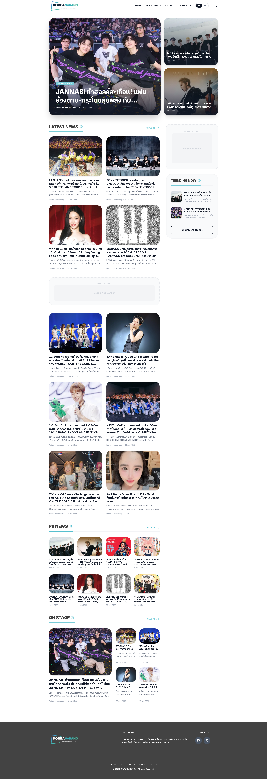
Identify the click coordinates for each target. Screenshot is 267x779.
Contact (152, 764)
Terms (141, 764)
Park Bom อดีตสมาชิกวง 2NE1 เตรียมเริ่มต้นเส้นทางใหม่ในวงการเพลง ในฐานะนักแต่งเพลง (132, 498)
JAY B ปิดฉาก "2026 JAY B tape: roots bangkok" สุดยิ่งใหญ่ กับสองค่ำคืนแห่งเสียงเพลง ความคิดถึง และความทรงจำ (132, 360)
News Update (153, 5)
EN (205, 6)
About (168, 5)
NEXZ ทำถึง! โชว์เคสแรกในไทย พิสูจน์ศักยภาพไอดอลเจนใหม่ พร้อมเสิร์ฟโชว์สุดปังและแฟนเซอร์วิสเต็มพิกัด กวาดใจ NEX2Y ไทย (132, 429)
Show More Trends (192, 229)
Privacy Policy (127, 764)
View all (151, 128)
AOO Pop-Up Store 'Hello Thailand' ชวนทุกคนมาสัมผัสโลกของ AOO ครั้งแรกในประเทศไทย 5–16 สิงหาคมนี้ (146, 562)
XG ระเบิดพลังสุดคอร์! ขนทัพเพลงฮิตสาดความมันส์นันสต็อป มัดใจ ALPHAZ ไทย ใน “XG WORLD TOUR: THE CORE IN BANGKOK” (74, 360)
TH (199, 6)
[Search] (215, 5)
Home (138, 5)
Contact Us (184, 5)
